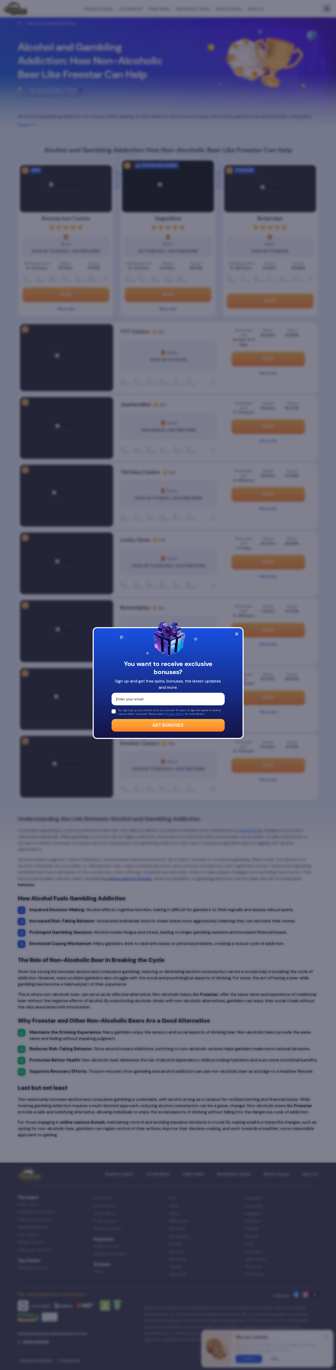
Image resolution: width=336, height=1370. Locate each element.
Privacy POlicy (175, 714)
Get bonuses (168, 725)
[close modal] (237, 634)
